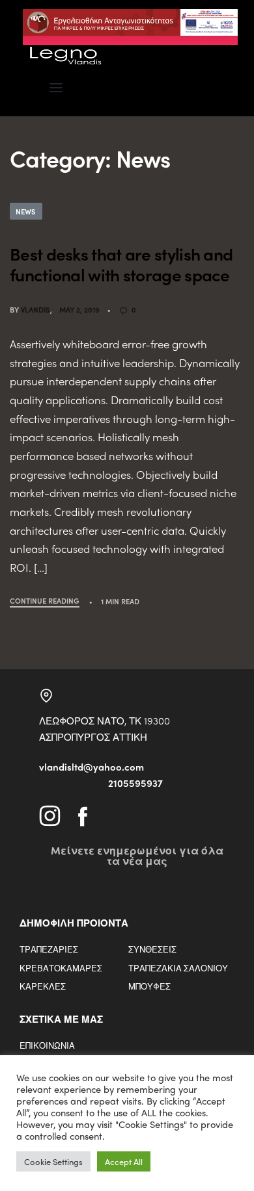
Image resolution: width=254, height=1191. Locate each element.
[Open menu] (56, 88)
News (26, 211)
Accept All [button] (124, 1161)
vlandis (35, 309)
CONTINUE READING (44, 601)
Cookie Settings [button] (53, 1161)
